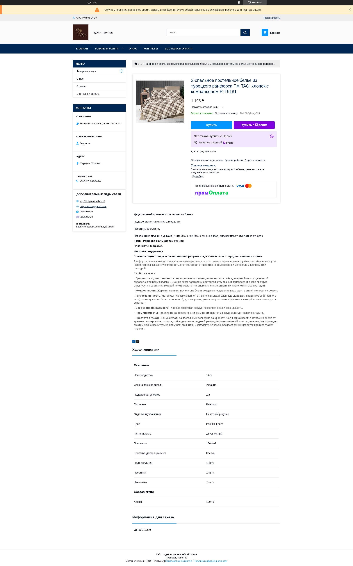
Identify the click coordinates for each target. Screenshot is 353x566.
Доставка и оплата (178, 48)
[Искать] (245, 32)
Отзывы (81, 86)
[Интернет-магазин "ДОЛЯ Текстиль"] (80, 39)
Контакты (151, 48)
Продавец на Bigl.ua (176, 557)
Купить (211, 125)
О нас (133, 48)
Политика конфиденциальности (210, 561)
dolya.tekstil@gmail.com (93, 206)
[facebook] (134, 342)
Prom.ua (192, 554)
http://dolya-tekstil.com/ (92, 201)
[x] (137, 342)
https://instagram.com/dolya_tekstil (95, 226)
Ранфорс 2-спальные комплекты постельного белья (176, 63)
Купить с (247, 125)
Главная (82, 48)
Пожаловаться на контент (178, 561)
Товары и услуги (107, 48)
